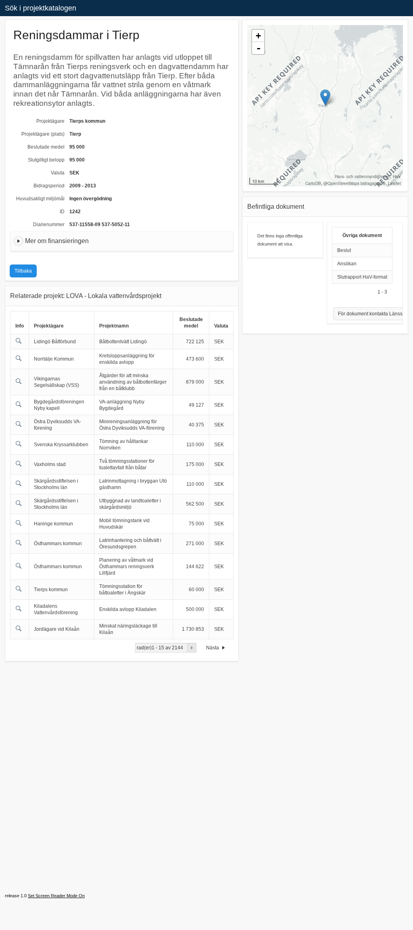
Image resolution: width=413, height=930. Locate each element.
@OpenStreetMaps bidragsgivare (354, 183)
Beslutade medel (46, 147)
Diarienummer (49, 224)
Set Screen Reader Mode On (56, 895)
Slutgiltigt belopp (46, 160)
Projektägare (50, 121)
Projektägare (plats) (43, 134)
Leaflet (394, 183)
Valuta (58, 173)
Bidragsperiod (49, 186)
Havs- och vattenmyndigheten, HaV (368, 176)
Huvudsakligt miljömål (40, 199)
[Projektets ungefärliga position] (325, 97)
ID (62, 211)
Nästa (213, 648)
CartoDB (313, 183)
